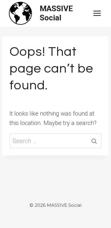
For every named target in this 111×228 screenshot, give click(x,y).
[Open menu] (97, 13)
